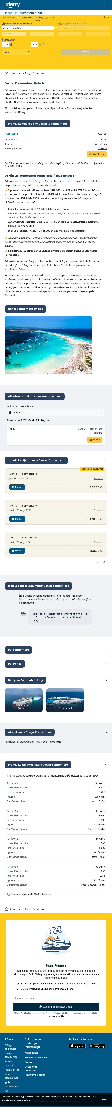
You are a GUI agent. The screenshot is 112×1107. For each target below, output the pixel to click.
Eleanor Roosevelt (24, 707)
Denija (81, 429)
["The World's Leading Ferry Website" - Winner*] (13, 5)
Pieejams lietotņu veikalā (77, 1046)
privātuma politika (22, 1100)
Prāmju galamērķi (10, 1047)
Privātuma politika (56, 1016)
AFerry (9, 1039)
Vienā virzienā (26, 17)
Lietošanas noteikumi (31, 1068)
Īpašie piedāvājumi (11, 1084)
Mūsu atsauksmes (11, 1076)
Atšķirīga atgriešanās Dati (45, 18)
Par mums (30, 1062)
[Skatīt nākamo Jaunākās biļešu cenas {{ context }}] (104, 562)
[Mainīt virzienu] (55, 28)
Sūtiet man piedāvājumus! (58, 1006)
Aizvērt (104, 1099)
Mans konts (31, 1052)
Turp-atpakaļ (10, 17)
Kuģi (7, 1090)
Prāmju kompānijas (11, 1055)
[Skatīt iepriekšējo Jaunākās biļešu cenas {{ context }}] (98, 562)
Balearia (102, 134)
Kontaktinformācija (36, 1057)
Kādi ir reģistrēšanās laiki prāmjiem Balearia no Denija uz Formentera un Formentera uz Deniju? (57, 617)
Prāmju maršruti (9, 1063)
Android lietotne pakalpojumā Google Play (97, 1046)
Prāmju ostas (12, 1069)
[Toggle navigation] (102, 5)
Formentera (95, 429)
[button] (56, 412)
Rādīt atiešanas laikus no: (21, 406)
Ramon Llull (65, 708)
